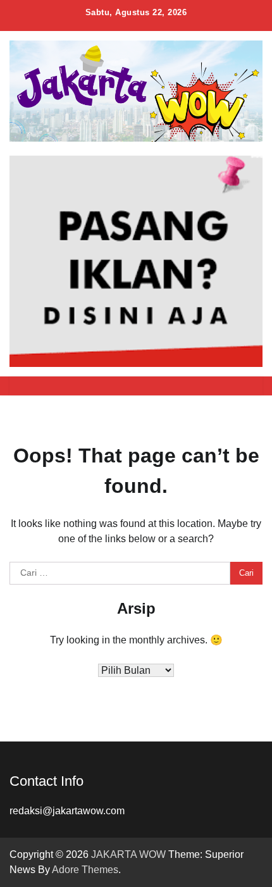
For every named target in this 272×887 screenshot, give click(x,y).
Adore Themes (85, 869)
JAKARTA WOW (128, 854)
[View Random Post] (224, 385)
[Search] (246, 385)
